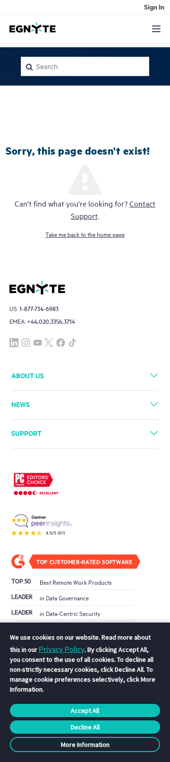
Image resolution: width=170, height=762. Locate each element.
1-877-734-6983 (39, 308)
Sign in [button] (154, 6)
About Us (27, 375)
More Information (85, 744)
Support (26, 433)
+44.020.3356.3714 (51, 321)
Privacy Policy (62, 648)
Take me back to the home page (85, 234)
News (20, 404)
